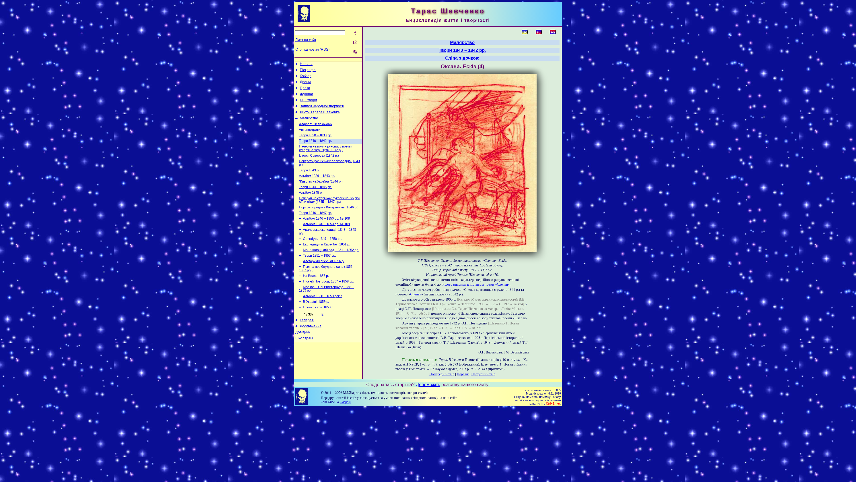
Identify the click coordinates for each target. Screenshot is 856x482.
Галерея (307, 320)
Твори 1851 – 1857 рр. (319, 255)
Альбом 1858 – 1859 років (322, 296)
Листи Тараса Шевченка (320, 112)
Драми (305, 82)
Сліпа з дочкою (462, 58)
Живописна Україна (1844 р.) (321, 181)
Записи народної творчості (322, 106)
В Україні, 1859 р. (316, 301)
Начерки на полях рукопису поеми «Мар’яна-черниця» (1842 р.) (325, 148)
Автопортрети (309, 129)
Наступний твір (483, 374)
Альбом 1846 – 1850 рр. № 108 (326, 218)
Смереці (345, 402)
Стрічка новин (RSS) (312, 49)
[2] (322, 314)
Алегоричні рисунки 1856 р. (323, 261)
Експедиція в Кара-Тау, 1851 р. (326, 244)
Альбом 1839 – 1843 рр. (317, 176)
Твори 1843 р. (309, 170)
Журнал (306, 94)
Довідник (302, 332)
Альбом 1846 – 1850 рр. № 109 (326, 224)
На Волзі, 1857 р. (316, 276)
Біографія (308, 70)
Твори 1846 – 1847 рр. (315, 213)
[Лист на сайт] (355, 42)
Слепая (415, 294)
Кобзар (305, 76)
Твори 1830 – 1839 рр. (315, 135)
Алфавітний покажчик (315, 124)
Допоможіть (428, 384)
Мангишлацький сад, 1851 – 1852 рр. (331, 250)
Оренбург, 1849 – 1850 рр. (322, 239)
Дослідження (310, 326)
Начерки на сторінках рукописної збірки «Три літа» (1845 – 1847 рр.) (329, 200)
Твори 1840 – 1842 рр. (315, 141)
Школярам (304, 338)
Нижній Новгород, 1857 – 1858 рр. (328, 281)
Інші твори (308, 100)
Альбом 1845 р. (311, 192)
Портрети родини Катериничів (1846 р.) (328, 207)
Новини (306, 64)
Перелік (463, 374)
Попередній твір (441, 374)
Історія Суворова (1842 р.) (319, 155)
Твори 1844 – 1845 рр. (315, 187)
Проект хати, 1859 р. (318, 307)
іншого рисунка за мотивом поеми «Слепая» (476, 284)
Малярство (309, 118)
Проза (305, 88)
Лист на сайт (305, 40)
